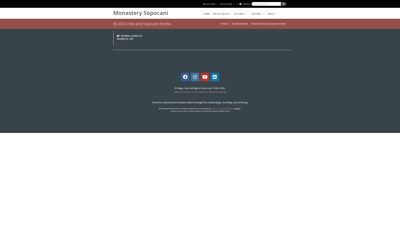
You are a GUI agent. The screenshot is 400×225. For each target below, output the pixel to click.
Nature (256, 13)
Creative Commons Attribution (222, 109)
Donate (201, 91)
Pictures (239, 13)
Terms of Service (217, 91)
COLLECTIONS (226, 4)
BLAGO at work (240, 23)
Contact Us (189, 91)
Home (207, 13)
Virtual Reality (221, 13)
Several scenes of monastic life (129, 37)
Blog (271, 13)
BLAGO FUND (209, 4)
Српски (246, 4)
